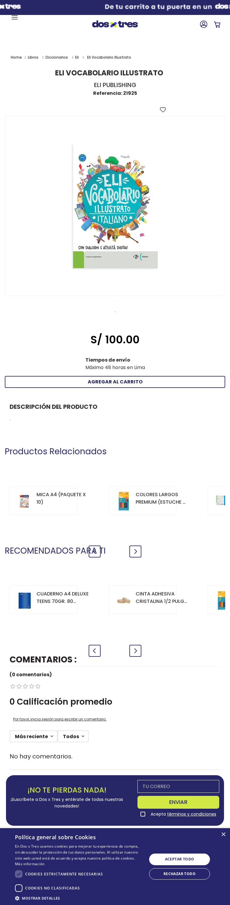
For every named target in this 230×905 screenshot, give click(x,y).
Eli (77, 57)
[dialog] (115, 866)
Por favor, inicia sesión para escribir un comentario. (60, 719)
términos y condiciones (191, 814)
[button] (79, 898)
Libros (33, 57)
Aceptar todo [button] (179, 859)
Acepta (183, 814)
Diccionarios (57, 57)
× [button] (223, 834)
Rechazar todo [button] (180, 873)
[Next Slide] (135, 551)
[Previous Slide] (95, 551)
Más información (30, 863)
